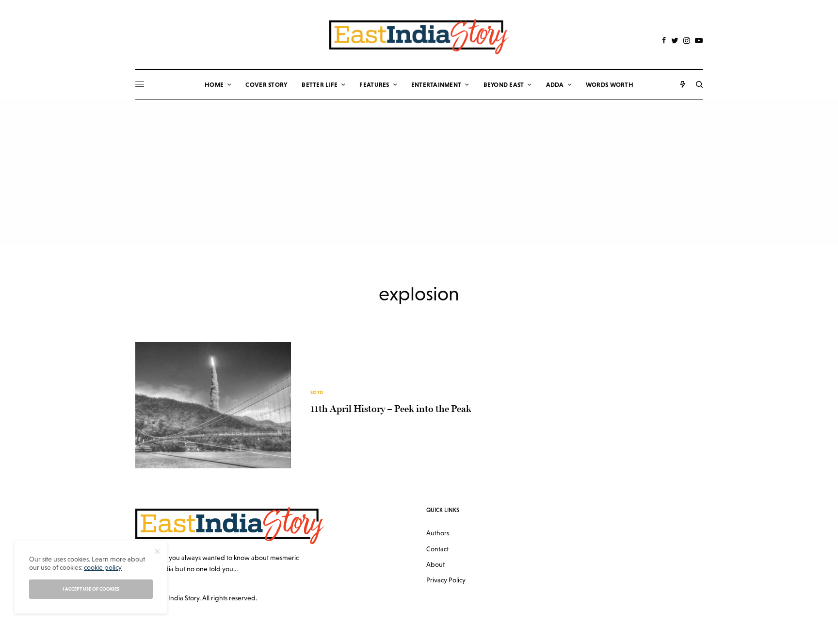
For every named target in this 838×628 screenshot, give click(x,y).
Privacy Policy (446, 580)
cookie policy (103, 567)
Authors (437, 533)
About (435, 564)
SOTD (316, 392)
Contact (437, 549)
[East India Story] (419, 36)
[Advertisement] (419, 172)
